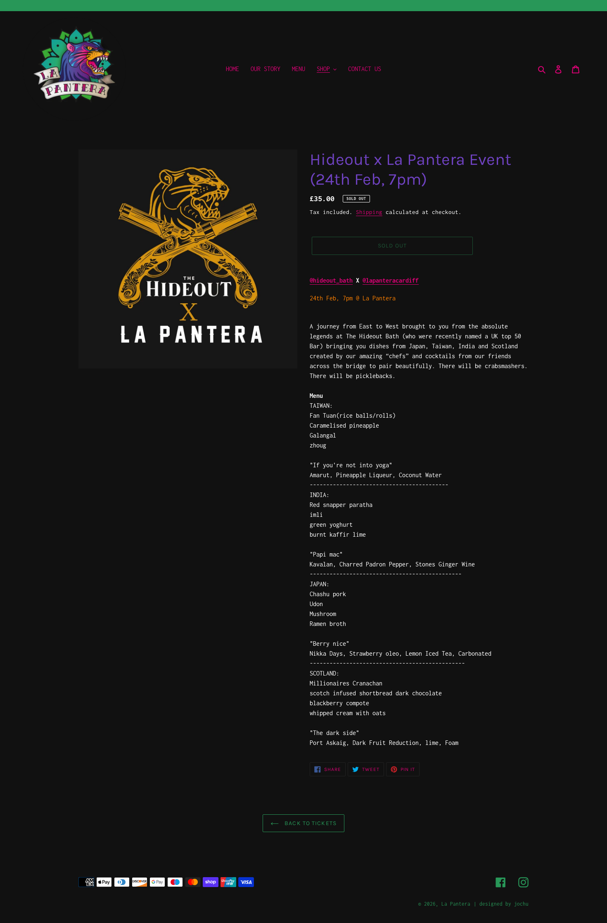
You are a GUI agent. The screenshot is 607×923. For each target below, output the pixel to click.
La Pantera (455, 903)
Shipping (369, 212)
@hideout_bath (331, 280)
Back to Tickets (310, 823)
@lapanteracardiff (391, 280)
